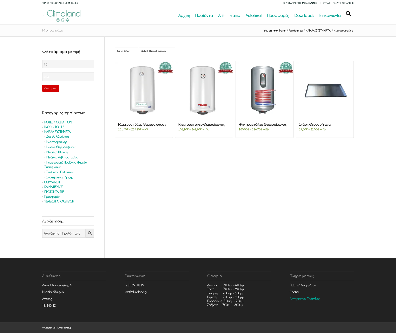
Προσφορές (52, 196)
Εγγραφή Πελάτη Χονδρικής (338, 3)
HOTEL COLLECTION (58, 122)
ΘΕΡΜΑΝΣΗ (52, 182)
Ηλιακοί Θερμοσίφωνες (60, 147)
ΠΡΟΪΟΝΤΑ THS (54, 192)
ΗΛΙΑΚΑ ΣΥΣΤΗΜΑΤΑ (57, 131)
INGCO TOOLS (54, 127)
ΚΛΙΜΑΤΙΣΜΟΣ (53, 187)
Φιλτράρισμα (50, 88)
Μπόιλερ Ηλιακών (57, 152)
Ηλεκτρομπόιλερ (56, 142)
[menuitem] (301, 3)
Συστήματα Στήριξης (59, 177)
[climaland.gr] (63, 15)
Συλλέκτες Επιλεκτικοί (59, 172)
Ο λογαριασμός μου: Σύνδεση (300, 3)
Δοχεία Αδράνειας (58, 136)
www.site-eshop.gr (64, 328)
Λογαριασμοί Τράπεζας (305, 298)
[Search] (348, 15)
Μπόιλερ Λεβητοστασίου (62, 157)
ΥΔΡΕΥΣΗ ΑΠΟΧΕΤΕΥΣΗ (59, 201)
